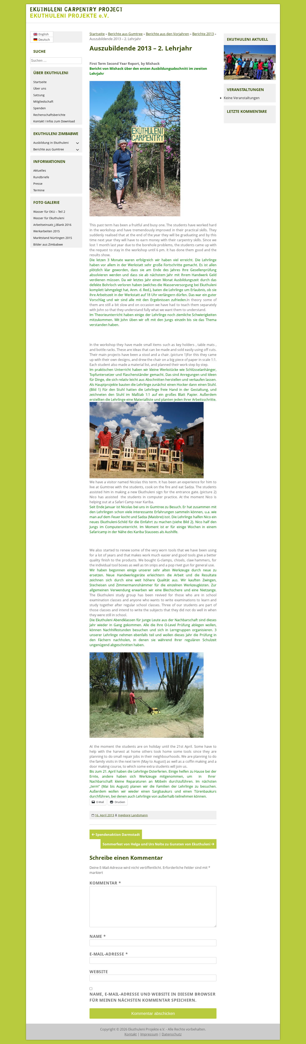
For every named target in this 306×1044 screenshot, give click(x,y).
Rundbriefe (41, 177)
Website (99, 971)
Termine (39, 190)
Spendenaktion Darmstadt (118, 834)
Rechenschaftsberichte (49, 115)
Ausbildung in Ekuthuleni (51, 143)
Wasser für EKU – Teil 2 (49, 212)
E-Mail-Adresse (109, 954)
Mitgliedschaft (43, 101)
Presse (37, 184)
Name (98, 936)
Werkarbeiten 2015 (46, 231)
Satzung (39, 95)
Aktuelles (39, 170)
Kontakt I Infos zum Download (54, 121)
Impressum (149, 1034)
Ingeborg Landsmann (133, 815)
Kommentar (105, 883)
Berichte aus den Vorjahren (167, 34)
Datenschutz (172, 1034)
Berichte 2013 (203, 34)
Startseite (40, 82)
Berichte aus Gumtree (48, 149)
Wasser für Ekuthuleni (48, 218)
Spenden (39, 108)
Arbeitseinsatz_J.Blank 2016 (52, 225)
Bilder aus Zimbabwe (48, 244)
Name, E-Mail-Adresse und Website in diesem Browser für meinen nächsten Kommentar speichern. (152, 997)
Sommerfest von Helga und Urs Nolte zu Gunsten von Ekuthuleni (156, 844)
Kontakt (130, 1034)
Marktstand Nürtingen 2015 (52, 238)
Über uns (39, 88)
